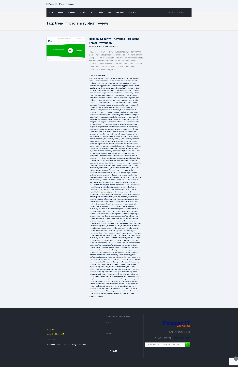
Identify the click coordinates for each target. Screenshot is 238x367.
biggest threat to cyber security (107, 107)
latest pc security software (120, 216)
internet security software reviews (108, 204)
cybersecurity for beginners (109, 148)
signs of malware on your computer (112, 252)
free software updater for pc (121, 168)
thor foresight (126, 259)
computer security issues (110, 119)
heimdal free (126, 175)
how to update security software (101, 197)
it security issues (124, 211)
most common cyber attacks (106, 228)
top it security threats (104, 274)
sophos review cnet (116, 257)
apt (91, 90)
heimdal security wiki (114, 187)
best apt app (111, 90)
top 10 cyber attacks (107, 262)
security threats (108, 250)
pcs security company (126, 235)
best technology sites (127, 98)
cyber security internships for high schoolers (121, 141)
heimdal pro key (128, 177)
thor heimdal (136, 259)
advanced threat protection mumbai (103, 81)
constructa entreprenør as (112, 124)
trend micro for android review (118, 281)
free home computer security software (114, 156)
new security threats (116, 230)
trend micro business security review (119, 276)
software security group (127, 255)
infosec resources (120, 202)
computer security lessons (128, 119)
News (101, 12)
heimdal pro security (123, 180)
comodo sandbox (119, 112)
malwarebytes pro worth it (99, 223)
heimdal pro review (108, 180)
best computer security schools (128, 90)
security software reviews (105, 247)
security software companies (113, 245)
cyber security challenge (112, 139)
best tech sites (99, 98)
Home (51, 12)
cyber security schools (98, 146)
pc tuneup (114, 235)
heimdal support (96, 189)
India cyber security (121, 197)
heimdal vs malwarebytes (112, 189)
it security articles (130, 209)
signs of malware (120, 250)
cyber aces (94, 131)
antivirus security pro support (122, 86)
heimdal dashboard (114, 175)
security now (102, 243)
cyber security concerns (130, 139)
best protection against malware (113, 95)
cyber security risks (131, 144)
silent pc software (132, 252)
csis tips (107, 129)
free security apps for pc (122, 163)
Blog (109, 12)
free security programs (130, 165)
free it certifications (109, 158)
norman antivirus (96, 233)
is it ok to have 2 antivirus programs (123, 206)
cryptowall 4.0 (103, 127)
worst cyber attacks (127, 293)
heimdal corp (101, 175)
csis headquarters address (118, 127)
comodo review (106, 112)
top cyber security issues (105, 269)
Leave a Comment (96, 296)
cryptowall (94, 127)
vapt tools (128, 288)
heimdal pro (98, 177)
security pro (112, 243)
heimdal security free (101, 185)
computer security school (116, 122)
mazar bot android (113, 226)
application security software (129, 88)
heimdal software (129, 187)
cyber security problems (114, 144)
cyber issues (112, 134)
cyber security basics (126, 136)
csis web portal (116, 129)
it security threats (116, 214)
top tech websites (119, 274)
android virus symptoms (125, 81)
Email (108, 333)
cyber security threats (114, 146)
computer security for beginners (113, 117)
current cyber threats (130, 129)
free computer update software (108, 153)
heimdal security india (117, 185)
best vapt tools (122, 100)
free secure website (106, 163)
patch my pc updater (124, 233)
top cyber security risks (123, 269)
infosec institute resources (103, 202)
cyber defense (102, 134)
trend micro (131, 274)
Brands (82, 12)
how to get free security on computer (127, 194)
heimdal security (120, 182)
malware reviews (112, 221)
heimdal (101, 173)
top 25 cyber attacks (128, 264)
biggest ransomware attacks (116, 105)
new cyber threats (102, 230)
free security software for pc (100, 168)
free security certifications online (109, 165)
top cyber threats (108, 271)
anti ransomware (111, 83)
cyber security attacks (110, 136)
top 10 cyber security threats (126, 262)
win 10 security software (112, 291)
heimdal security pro (133, 185)
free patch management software (122, 160)
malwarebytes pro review (127, 221)
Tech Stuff (101, 76)
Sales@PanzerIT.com (180, 338)
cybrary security (117, 151)
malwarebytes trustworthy (118, 223)
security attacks (95, 240)
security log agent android (124, 240)
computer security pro (98, 122)
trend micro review (120, 286)
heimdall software (116, 192)
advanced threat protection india (127, 78)
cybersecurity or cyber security (101, 151)
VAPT (122, 288)
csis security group (97, 129)
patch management (110, 233)
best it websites (96, 95)
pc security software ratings (100, 235)
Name (108, 322)
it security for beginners (108, 211)
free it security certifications (126, 158)
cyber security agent (125, 134)
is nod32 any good (116, 209)
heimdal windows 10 (128, 189)
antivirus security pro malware (100, 86)
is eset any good (127, 204)
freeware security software (118, 170)
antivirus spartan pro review (109, 88)
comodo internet (125, 107)
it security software (102, 214)
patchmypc (137, 233)
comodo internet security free (112, 110)
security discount (108, 240)
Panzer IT (114, 46)
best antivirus (101, 90)
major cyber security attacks (121, 218)
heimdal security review (98, 187)
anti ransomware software (126, 83)
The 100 (66, 345)
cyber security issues (97, 144)
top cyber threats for (122, 271)
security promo (134, 243)
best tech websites (112, 98)
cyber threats (127, 146)
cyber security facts (97, 141)
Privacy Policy (51, 339)
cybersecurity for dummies (128, 148)
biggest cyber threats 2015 (121, 102)
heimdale (93, 192)
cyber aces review (105, 131)
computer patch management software (117, 115)
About (60, 12)
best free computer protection (101, 93)
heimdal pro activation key (113, 177)
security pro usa (122, 243)
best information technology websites (126, 93)
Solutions (71, 12)
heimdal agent (126, 173)
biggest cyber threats (103, 102)
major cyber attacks (103, 218)
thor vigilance (95, 262)
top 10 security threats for (111, 264)
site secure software (97, 255)
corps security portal (129, 124)
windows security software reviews (106, 293)
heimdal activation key (112, 173)
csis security (133, 127)
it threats (126, 214)
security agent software (112, 238)
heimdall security (103, 192)
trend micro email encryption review (121, 279)
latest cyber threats (103, 216)
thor (109, 259)
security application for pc (130, 238)
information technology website (115, 199)
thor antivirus (115, 259)
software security (111, 255)
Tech (92, 12)
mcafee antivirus (127, 226)
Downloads (120, 12)
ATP (94, 90)
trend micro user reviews (111, 288)
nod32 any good (130, 230)
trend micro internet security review (122, 284)
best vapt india (111, 100)
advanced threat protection (106, 78)
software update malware (99, 257)
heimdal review (108, 182)
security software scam (123, 247)
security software (96, 245)
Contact (132, 12)
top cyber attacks (115, 267)
